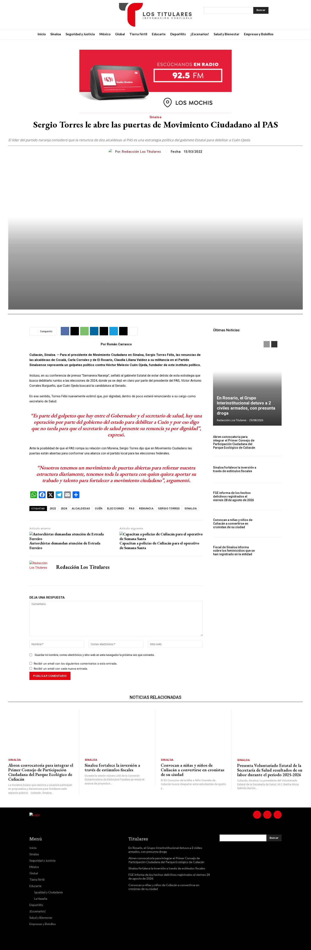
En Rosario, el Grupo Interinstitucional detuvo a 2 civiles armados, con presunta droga (246, 405)
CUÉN (98, 508)
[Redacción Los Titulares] (112, 151)
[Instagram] (57, 14)
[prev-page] (267, 344)
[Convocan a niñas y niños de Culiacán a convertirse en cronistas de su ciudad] (271, 523)
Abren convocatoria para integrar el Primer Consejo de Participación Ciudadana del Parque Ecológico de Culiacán (234, 442)
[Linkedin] (94, 331)
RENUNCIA (146, 508)
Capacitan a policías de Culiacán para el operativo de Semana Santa (159, 545)
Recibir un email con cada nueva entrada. (61, 668)
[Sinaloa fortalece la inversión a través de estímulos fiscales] (271, 469)
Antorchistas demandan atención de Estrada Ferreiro (64, 545)
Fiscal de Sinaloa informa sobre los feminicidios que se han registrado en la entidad (234, 551)
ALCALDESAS (81, 508)
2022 (53, 508)
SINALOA (190, 508)
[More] (133, 331)
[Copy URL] (123, 331)
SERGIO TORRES (169, 508)
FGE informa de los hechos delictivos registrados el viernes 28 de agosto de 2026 (233, 496)
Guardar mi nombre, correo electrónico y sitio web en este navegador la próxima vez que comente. (94, 655)
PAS (132, 508)
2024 (64, 508)
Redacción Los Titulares (141, 152)
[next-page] (274, 344)
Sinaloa (156, 117)
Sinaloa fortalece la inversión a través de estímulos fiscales (234, 469)
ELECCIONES (115, 508)
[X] (68, 14)
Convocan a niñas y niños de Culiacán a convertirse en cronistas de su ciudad (232, 523)
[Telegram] (113, 331)
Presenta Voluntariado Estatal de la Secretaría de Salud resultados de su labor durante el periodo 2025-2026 (269, 770)
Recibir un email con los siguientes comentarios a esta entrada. (75, 663)
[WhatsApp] (84, 331)
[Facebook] (47, 14)
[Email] (104, 331)
